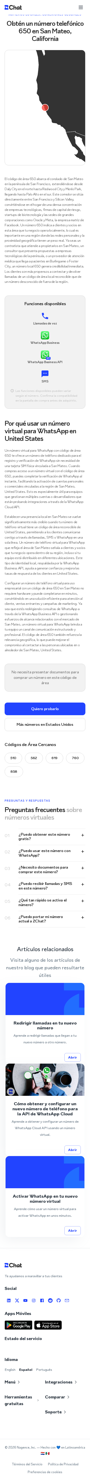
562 (34, 757)
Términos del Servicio (27, 1464)
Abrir (72, 1057)
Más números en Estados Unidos (45, 724)
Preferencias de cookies (45, 1472)
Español (25, 1369)
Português (44, 1369)
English (10, 1369)
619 (54, 757)
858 (13, 771)
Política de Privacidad (63, 1464)
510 (13, 757)
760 (75, 757)
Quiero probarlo (45, 709)
